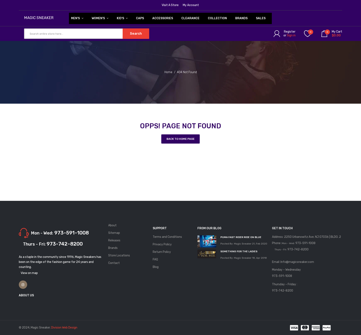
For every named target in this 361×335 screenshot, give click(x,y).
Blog (156, 267)
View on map (29, 273)
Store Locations (119, 255)
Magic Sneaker (38, 18)
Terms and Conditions (167, 237)
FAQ (155, 259)
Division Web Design (64, 327)
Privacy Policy (162, 244)
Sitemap (114, 233)
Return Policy (162, 252)
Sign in (291, 35)
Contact (114, 263)
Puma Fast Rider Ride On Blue (240, 237)
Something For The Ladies (238, 251)
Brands (113, 248)
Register (289, 31)
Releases (114, 240)
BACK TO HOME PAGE (180, 138)
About (112, 225)
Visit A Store (170, 5)
